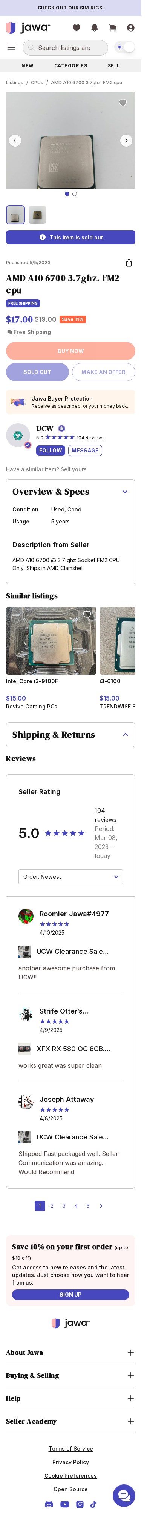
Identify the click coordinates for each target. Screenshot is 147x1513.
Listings (14, 82)
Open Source (71, 1489)
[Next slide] (126, 141)
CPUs (37, 82)
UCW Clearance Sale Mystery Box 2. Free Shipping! (70, 952)
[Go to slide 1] (67, 194)
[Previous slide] (15, 141)
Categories (70, 65)
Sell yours (74, 469)
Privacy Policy (70, 1462)
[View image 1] (15, 214)
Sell (114, 65)
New (27, 65)
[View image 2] (37, 214)
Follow (50, 450)
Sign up (71, 1294)
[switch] (124, 47)
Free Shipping (23, 303)
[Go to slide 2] (74, 194)
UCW (45, 428)
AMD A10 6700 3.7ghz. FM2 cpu (86, 82)
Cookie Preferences (70, 1475)
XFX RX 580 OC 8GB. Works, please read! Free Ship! (77, 1049)
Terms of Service (71, 1448)
